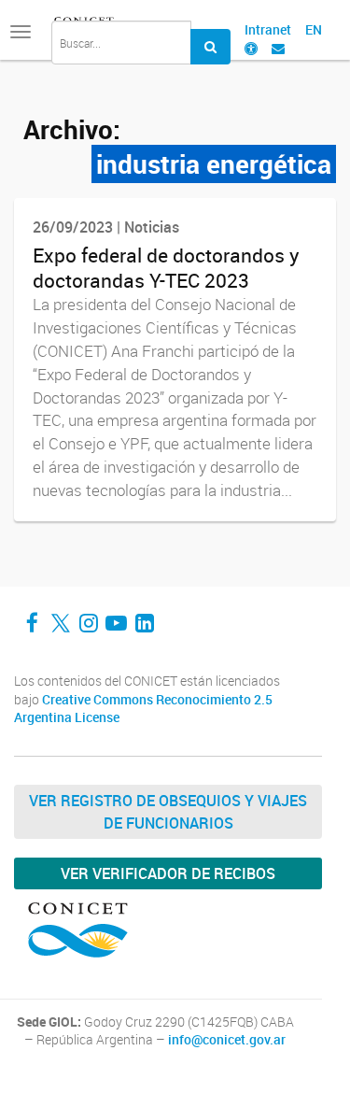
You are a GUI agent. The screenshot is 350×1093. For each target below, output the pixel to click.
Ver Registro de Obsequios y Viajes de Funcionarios (168, 811)
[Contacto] (278, 48)
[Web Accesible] (251, 48)
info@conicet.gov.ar (227, 1039)
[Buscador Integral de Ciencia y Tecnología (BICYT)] (210, 46)
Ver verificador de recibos (168, 873)
